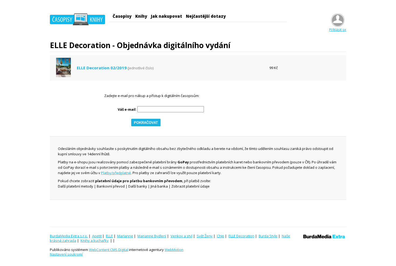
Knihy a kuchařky (95, 240)
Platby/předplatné (116, 172)
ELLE (109, 235)
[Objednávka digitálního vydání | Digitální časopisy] (77, 20)
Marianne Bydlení (151, 235)
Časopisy (122, 16)
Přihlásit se (337, 29)
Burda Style (268, 235)
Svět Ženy (205, 235)
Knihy (141, 16)
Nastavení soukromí (66, 254)
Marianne (125, 235)
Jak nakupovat (166, 16)
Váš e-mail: (127, 109)
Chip (220, 235)
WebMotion (174, 249)
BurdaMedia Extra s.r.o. (69, 235)
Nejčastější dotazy (206, 16)
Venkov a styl (181, 235)
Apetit (97, 235)
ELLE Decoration (241, 235)
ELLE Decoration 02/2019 (102, 67)
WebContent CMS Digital (108, 249)
